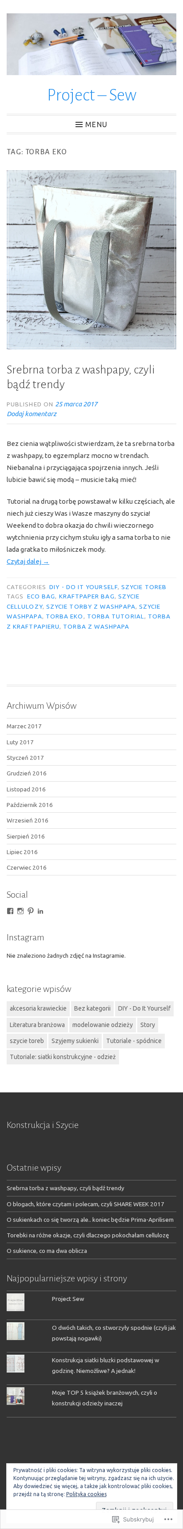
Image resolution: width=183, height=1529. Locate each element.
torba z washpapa (96, 626)
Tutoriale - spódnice (134, 1040)
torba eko (65, 616)
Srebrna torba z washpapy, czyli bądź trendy (65, 1188)
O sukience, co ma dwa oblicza (47, 1250)
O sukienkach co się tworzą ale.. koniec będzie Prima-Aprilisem (90, 1219)
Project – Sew (91, 95)
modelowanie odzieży (102, 1024)
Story (147, 1024)
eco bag (41, 596)
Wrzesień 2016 (27, 820)
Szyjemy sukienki (75, 1040)
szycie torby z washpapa (90, 606)
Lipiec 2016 (22, 851)
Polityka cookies (86, 1494)
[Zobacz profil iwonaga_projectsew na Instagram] (20, 911)
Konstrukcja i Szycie (43, 1125)
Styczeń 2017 (25, 757)
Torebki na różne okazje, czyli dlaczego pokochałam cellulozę (88, 1235)
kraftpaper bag (87, 596)
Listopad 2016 (26, 789)
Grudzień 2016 (27, 773)
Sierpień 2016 (26, 836)
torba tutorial (115, 616)
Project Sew (68, 1298)
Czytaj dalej (28, 561)
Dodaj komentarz (31, 413)
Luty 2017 (20, 742)
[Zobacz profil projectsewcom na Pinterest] (30, 911)
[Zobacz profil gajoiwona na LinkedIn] (40, 911)
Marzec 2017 (24, 726)
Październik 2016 (30, 804)
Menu (96, 124)
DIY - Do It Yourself (83, 586)
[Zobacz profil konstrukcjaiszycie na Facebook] (10, 911)
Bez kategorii (92, 1008)
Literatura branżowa (37, 1024)
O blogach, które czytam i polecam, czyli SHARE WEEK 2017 (85, 1204)
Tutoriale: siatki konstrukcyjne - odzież (63, 1056)
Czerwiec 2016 (27, 867)
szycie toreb (144, 586)
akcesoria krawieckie (38, 1008)
